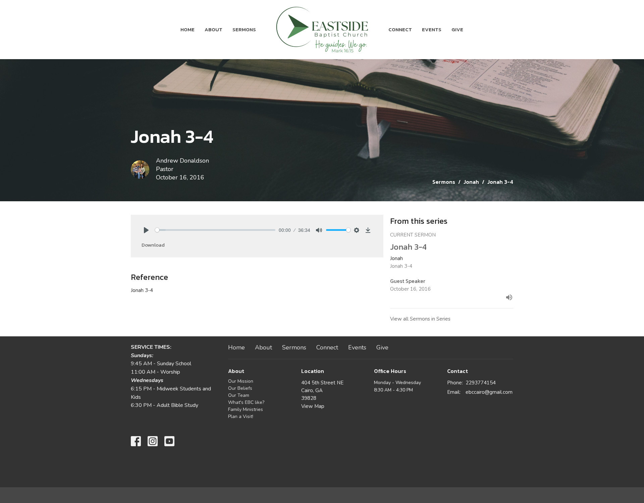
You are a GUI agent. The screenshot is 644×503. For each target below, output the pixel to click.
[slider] (215, 230)
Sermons (244, 29)
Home (187, 29)
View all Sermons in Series (420, 319)
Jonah (471, 182)
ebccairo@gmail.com (489, 392)
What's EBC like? (246, 402)
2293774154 (481, 382)
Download (153, 245)
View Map (312, 406)
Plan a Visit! (240, 416)
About (213, 29)
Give (457, 29)
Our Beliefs (240, 388)
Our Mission (240, 381)
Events (431, 29)
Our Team (238, 395)
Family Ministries (245, 409)
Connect (400, 29)
